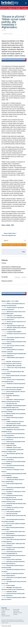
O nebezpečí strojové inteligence (14, 331)
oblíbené (24, 277)
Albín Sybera (9, 405)
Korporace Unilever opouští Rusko (14, 559)
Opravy (3, 612)
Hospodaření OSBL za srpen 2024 (13, 365)
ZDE (12, 225)
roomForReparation (17, 315)
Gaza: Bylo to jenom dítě (11, 513)
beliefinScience (16, 395)
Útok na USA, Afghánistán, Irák (9, 235)
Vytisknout (6, 240)
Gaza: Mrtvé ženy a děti (11, 403)
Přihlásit (4, 263)
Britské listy (11, 3)
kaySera (14, 445)
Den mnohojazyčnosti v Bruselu (13, 423)
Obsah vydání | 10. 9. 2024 (10, 301)
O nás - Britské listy (6, 609)
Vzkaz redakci (16, 611)
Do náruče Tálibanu (10, 585)
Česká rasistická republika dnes (13, 511)
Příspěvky (15, 614)
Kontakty (3, 611)
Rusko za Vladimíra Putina (9, 233)
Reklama (3, 614)
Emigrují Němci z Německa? (17, 421)
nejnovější (17, 277)
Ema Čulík (8, 361)
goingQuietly (15, 477)
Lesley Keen (10, 315)
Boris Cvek (9, 327)
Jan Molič (8, 421)
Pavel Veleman (9, 399)
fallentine (15, 591)
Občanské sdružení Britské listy (17, 620)
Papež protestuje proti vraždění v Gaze (15, 325)
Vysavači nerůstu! (17, 447)
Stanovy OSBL (16, 609)
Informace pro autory (17, 612)
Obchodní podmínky (6, 615)
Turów (7, 397)
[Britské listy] (14, 60)
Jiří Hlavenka (9, 447)
